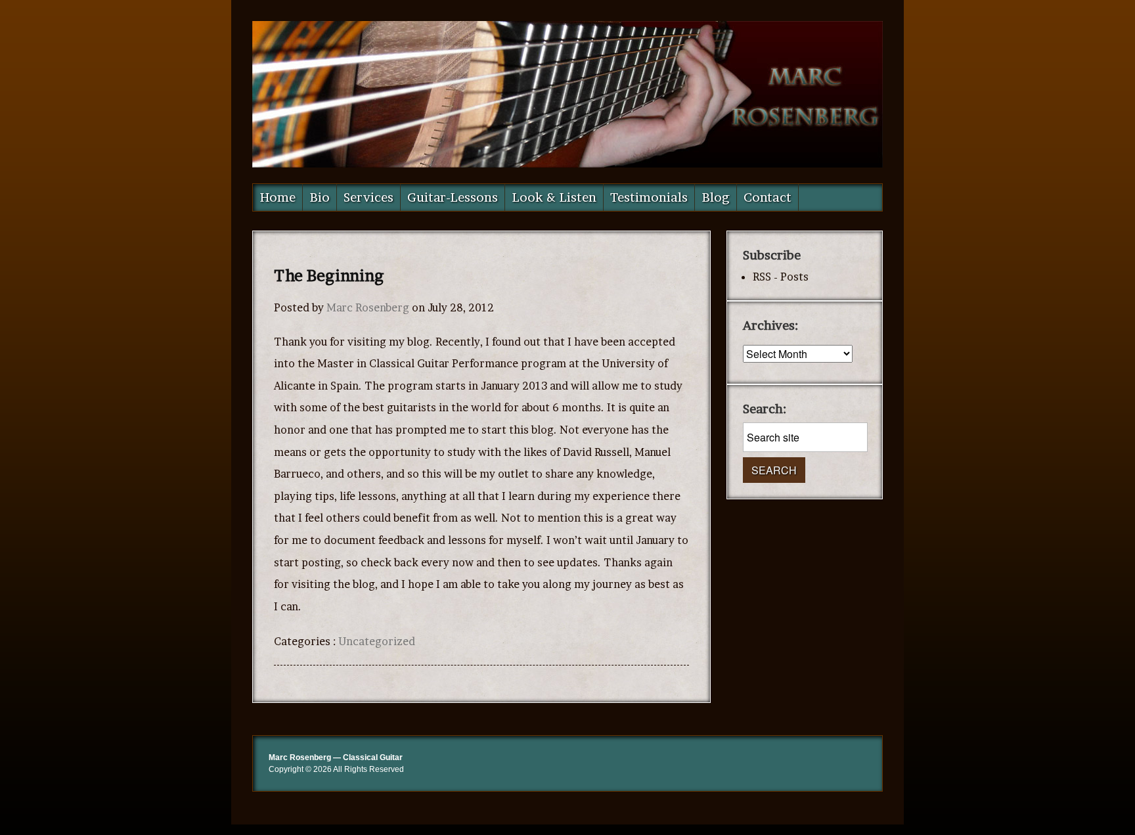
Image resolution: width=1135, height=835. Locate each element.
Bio (319, 197)
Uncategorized (376, 641)
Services (368, 197)
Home (277, 197)
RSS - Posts (781, 276)
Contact (767, 197)
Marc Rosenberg (367, 307)
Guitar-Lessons (452, 197)
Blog (715, 197)
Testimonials (649, 197)
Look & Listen (554, 197)
